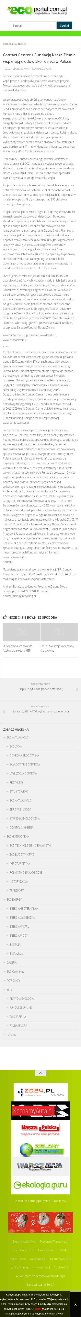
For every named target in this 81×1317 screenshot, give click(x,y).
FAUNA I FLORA (18, 1025)
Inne (9, 989)
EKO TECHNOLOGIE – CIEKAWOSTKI (30, 845)
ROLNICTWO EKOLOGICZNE (26, 872)
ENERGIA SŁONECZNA (22, 917)
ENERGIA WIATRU (19, 926)
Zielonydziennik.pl (24, 1241)
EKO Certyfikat (15, 971)
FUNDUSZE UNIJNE (21, 1007)
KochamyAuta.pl (60, 1259)
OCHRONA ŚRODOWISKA (24, 755)
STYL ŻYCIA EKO (19, 791)
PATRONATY (13, 980)
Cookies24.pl (62, 1267)
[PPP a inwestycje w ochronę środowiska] (59, 632)
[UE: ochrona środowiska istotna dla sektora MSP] (21, 632)
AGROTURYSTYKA (20, 863)
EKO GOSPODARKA (18, 836)
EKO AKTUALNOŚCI (14, 44)
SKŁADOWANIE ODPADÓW (25, 764)
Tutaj (38, 1308)
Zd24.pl (64, 1250)
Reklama (60, 1201)
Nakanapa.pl (38, 1259)
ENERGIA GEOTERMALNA (24, 908)
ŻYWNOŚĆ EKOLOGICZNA (25, 818)
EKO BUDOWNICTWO (22, 854)
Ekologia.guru (46, 1250)
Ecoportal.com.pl (23, 1250)
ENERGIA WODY (19, 935)
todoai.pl (59, 1276)
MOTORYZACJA (19, 881)
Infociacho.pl (41, 1267)
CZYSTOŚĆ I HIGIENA (21, 827)
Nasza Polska (18, 1259)
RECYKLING (16, 782)
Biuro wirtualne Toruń (40, 1284)
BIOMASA (15, 944)
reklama (11, 1034)
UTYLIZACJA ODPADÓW (23, 773)
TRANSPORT (17, 890)
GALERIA (12, 962)
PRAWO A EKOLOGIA (22, 998)
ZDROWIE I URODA (20, 809)
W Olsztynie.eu (20, 1267)
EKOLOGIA (16, 746)
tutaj (3, 1304)
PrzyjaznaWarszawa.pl (54, 1241)
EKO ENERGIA (14, 899)
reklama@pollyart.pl (38, 1201)
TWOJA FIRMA (18, 1016)
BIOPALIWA (16, 953)
